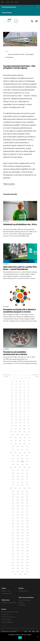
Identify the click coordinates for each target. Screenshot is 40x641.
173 (18, 482)
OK (20, 637)
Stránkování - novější (7, 375)
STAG (7, 2)
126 (13, 449)
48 (12, 402)
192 (27, 494)
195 (22, 497)
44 (16, 399)
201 (13, 503)
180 (11, 488)
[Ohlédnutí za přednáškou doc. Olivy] (20, 211)
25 (20, 387)
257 (13, 545)
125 (27, 446)
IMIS (12, 2)
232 (27, 524)
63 (11, 411)
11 (25, 378)
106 (27, 435)
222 (18, 518)
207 (23, 506)
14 (16, 381)
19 (16, 384)
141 (22, 458)
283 (22, 562)
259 (22, 545)
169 (18, 479)
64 (16, 411)
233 (13, 527)
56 (24, 405)
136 (18, 455)
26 (24, 387)
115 (24, 440)
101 (24, 432)
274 (18, 556)
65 (20, 411)
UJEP (16, 2)
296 (27, 571)
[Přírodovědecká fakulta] (7, 20)
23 (12, 387)
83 (12, 423)
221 (13, 518)
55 (20, 405)
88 (12, 426)
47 (28, 399)
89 (16, 426)
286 (18, 565)
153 (20, 467)
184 (29, 488)
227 (23, 521)
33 (12, 393)
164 (13, 476)
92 (28, 426)
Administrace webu (7, 632)
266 (18, 550)
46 (24, 399)
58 (12, 408)
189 (13, 494)
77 (28, 417)
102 (29, 432)
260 (27, 545)
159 (27, 470)
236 (27, 527)
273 (13, 556)
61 (24, 408)
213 (13, 512)
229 (13, 524)
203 (22, 503)
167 (27, 476)
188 (27, 491)
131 (15, 452)
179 (27, 485)
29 (16, 390)
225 (13, 521)
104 (18, 435)
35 (20, 393)
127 (18, 449)
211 (22, 509)
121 (29, 444)
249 (13, 539)
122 (13, 446)
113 (16, 440)
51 (24, 402)
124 (22, 446)
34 (16, 393)
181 (15, 488)
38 (12, 396)
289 (13, 568)
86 (24, 423)
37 (28, 393)
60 (20, 408)
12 (29, 378)
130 (11, 452)
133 (25, 452)
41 (24, 396)
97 (28, 429)
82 (28, 420)
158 (22, 470)
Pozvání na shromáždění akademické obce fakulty (15, 353)
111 (29, 438)
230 (18, 524)
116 (29, 440)
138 (27, 455)
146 (27, 461)
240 (27, 530)
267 (23, 550)
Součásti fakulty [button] (7, 13)
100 (20, 432)
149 (22, 464)
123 (18, 446)
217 (13, 515)
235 (22, 527)
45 (20, 399)
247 (23, 536)
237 (13, 530)
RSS (15, 632)
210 (18, 509)
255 (22, 542)
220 (27, 515)
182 (20, 488)
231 (22, 524)
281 (13, 562)
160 (13, 473)
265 (13, 550)
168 (13, 479)
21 (24, 384)
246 (18, 536)
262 (18, 547)
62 (28, 408)
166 (22, 476)
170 (23, 479)
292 (27, 568)
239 (22, 530)
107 (11, 438)
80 (20, 420)
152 (15, 467)
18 (12, 384)
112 (11, 440)
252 (27, 539)
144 (18, 461)
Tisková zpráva (9, 184)
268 (27, 550)
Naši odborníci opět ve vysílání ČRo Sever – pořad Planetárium (20, 268)
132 (20, 452)
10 (21, 378)
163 (27, 473)
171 (27, 479)
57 (28, 405)
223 (22, 518)
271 (23, 553)
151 (11, 467)
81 (24, 420)
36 (24, 393)
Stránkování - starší (35, 375)
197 (13, 500)
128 (22, 449)
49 (16, 402)
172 (13, 482)
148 (18, 464)
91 (24, 426)
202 (18, 503)
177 (18, 485)
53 (12, 405)
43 (11, 399)
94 (16, 429)
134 (29, 452)
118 (15, 444)
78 (12, 420)
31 (24, 390)
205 (13, 506)
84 (16, 423)
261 (13, 547)
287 (23, 565)
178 (22, 485)
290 (18, 568)
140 (18, 458)
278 (18, 559)
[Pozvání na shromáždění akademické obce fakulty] (20, 338)
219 (22, 515)
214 (18, 512)
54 (16, 405)
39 (16, 396)
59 (16, 408)
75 (20, 417)
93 (11, 429)
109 (20, 438)
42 (28, 396)
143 (13, 461)
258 (18, 545)
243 (22, 533)
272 (27, 553)
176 (13, 485)
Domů (7, 51)
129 (27, 449)
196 (27, 497)
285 (13, 565)
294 (18, 571)
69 (16, 414)
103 (13, 435)
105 (22, 435)
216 (27, 512)
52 (28, 402)
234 (18, 527)
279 (22, 559)
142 (27, 458)
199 (22, 500)
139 (13, 458)
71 (24, 414)
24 (16, 387)
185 (13, 491)
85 (20, 423)
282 (18, 562)
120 (25, 444)
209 (13, 509)
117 (11, 444)
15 (20, 381)
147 (13, 464)
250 (18, 539)
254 (18, 542)
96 (24, 429)
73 (12, 417)
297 (15, 574)
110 (25, 438)
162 (22, 473)
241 (13, 533)
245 (13, 536)
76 (24, 417)
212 (27, 509)
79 (16, 420)
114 (20, 440)
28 (12, 390)
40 (20, 396)
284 (27, 562)
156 (13, 470)
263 (22, 547)
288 (27, 565)
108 (16, 438)
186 (18, 491)
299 (25, 574)
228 (27, 521)
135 (13, 455)
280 (27, 559)
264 (27, 547)
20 (20, 384)
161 (18, 473)
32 (28, 390)
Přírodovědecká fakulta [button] (9, 7)
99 (15, 432)
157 (18, 470)
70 (20, 414)
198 (18, 500)
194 (18, 497)
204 (27, 503)
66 (24, 411)
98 (11, 432)
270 (18, 553)
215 (22, 512)
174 (22, 482)
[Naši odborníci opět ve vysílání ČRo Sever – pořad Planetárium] (20, 253)
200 (27, 500)
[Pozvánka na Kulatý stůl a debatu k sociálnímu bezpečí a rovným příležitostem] (20, 296)
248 (27, 536)
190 (18, 494)
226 (18, 521)
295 (22, 571)
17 (28, 381)
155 (29, 467)
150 (27, 464)
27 (28, 387)
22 (28, 384)
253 (13, 542)
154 (25, 467)
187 (22, 491)
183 (25, 488)
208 (27, 506)
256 (27, 542)
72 (28, 414)
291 (23, 568)
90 (20, 426)
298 (20, 574)
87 (28, 423)
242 (18, 533)
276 (27, 556)
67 (28, 411)
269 (13, 553)
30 (20, 390)
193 (13, 497)
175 (27, 482)
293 (13, 571)
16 (24, 381)
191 (22, 494)
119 (20, 444)
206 (18, 506)
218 (18, 515)
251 (23, 539)
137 (22, 455)
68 (12, 414)
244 (27, 533)
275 (22, 556)
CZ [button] (2, 2)
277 (13, 559)
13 (12, 381)
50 (20, 402)
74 (16, 417)
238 (18, 530)
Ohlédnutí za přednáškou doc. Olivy (20, 224)
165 (18, 476)
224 (27, 518)
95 (20, 429)
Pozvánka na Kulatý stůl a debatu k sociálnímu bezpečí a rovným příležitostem (19, 311)
